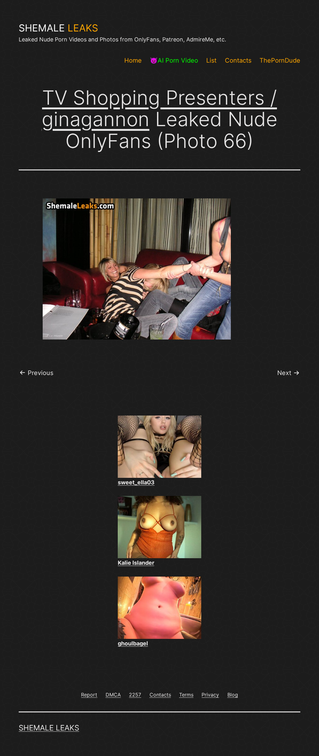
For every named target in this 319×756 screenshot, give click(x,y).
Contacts (238, 60)
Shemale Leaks (49, 727)
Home (133, 60)
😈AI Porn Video (174, 60)
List (211, 60)
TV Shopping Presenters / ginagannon (159, 108)
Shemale (58, 28)
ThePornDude (279, 60)
